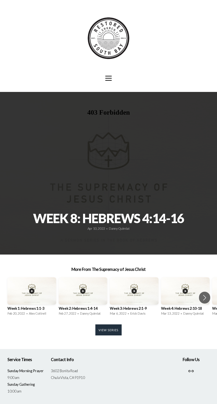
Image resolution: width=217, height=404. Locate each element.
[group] (31, 297)
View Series (108, 330)
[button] (204, 297)
